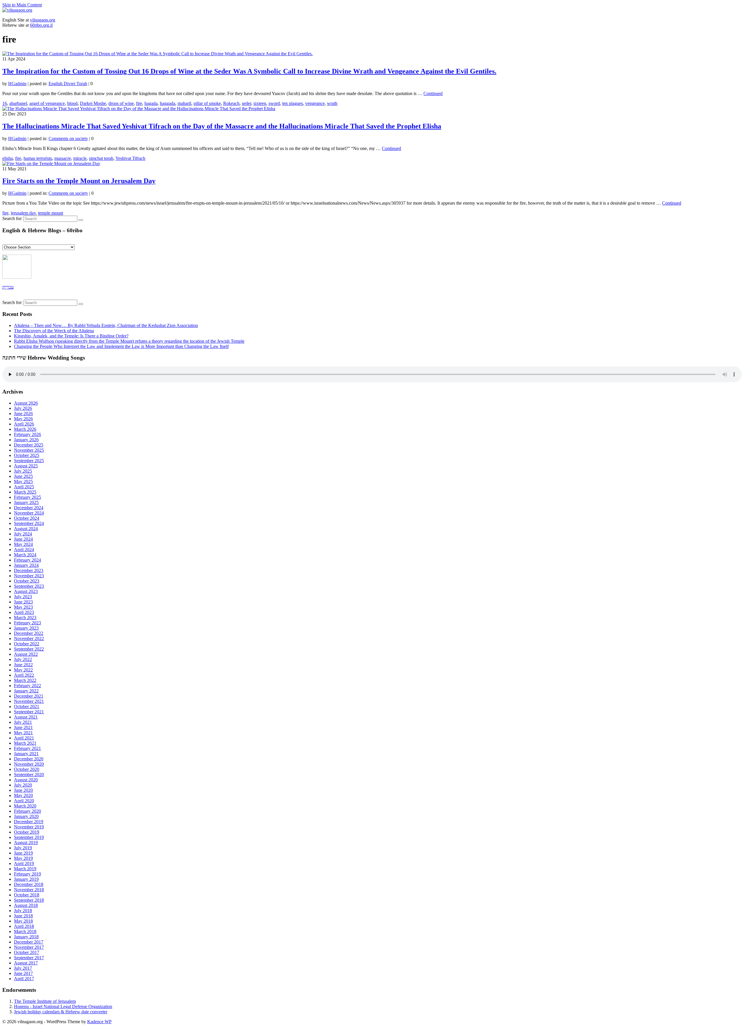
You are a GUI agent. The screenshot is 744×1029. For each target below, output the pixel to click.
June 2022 (23, 664)
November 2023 (29, 575)
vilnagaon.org (42, 19)
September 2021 (29, 711)
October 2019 (26, 832)
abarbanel (18, 103)
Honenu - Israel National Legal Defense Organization (63, 1006)
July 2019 (23, 847)
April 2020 (24, 800)
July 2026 (23, 408)
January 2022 (26, 690)
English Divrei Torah (68, 83)
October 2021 (26, 706)
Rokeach (231, 103)
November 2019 (29, 826)
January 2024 (26, 565)
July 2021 (23, 722)
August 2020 (26, 779)
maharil (184, 103)
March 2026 (25, 429)
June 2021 (23, 727)
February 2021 (27, 748)
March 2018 (25, 931)
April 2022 (24, 675)
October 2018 (26, 894)
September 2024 (29, 523)
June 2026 (23, 413)
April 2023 (24, 612)
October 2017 (26, 952)
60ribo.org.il (41, 25)
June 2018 (23, 915)
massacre (62, 158)
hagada (151, 103)
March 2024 (25, 554)
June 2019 (23, 853)
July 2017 (23, 968)
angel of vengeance (47, 103)
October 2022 (26, 643)
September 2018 (29, 900)
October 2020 (26, 769)
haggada (167, 103)
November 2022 (29, 638)
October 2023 (26, 580)
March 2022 (25, 680)
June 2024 (23, 539)
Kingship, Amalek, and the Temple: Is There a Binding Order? (71, 335)
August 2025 (26, 465)
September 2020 (29, 774)
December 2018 (28, 884)
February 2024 (27, 560)
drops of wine (121, 103)
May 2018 (23, 921)
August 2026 (26, 403)
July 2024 (23, 533)
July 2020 (23, 785)
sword (274, 103)
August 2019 (26, 842)
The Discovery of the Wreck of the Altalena (54, 330)
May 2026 (23, 418)
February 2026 (27, 434)
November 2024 (29, 512)
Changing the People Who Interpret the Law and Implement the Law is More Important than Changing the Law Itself (121, 346)
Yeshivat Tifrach (130, 158)
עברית (8, 287)
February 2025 (27, 497)
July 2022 (23, 659)
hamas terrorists (38, 158)
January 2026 (26, 439)
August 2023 (26, 591)
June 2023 (23, 601)
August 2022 (26, 654)
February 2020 (27, 811)
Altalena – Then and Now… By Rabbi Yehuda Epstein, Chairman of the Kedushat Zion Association (106, 325)
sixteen (259, 103)
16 (4, 103)
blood (72, 103)
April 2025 (24, 486)
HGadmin (17, 83)
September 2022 (29, 648)
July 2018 (23, 910)
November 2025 (29, 450)
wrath (332, 103)
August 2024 (26, 528)
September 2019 (29, 837)
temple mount (50, 212)
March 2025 (25, 492)
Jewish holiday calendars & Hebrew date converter (60, 1011)
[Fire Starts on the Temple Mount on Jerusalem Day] (51, 163)
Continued (433, 93)
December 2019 (28, 821)
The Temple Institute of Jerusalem (45, 1001)
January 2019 (26, 879)
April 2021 (24, 737)
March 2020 (25, 805)
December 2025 (28, 444)
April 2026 (24, 423)
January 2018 (26, 936)
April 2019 (24, 863)
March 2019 (25, 868)
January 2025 (26, 502)
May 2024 (23, 544)
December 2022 (28, 633)
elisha (7, 158)
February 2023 (27, 622)
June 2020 (23, 790)
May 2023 (23, 607)
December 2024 (28, 507)
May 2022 (23, 669)
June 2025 (23, 476)
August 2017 (26, 962)
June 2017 (23, 973)
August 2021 (26, 716)
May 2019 (23, 858)
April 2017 (24, 978)
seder (246, 103)
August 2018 (26, 905)
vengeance (315, 103)
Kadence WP (99, 1021)
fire (139, 103)
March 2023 (25, 617)
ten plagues (292, 103)
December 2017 (28, 941)
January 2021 (26, 753)
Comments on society (68, 138)
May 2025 (23, 481)
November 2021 (29, 701)
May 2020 (23, 795)
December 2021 (28, 696)
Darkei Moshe (93, 103)
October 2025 (26, 455)
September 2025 (29, 460)
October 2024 (26, 518)
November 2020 (29, 764)
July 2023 (23, 596)
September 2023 (29, 586)
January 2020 (26, 816)
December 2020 (28, 758)
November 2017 (29, 947)
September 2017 (29, 957)
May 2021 (23, 732)
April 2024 (24, 549)
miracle (80, 158)
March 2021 (25, 743)
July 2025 (23, 471)
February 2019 (27, 873)
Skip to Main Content (22, 4)
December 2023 (28, 570)
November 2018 (29, 889)
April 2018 (24, 926)
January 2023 (26, 628)
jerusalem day (23, 212)
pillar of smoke (207, 103)
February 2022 (27, 685)
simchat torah (101, 158)
